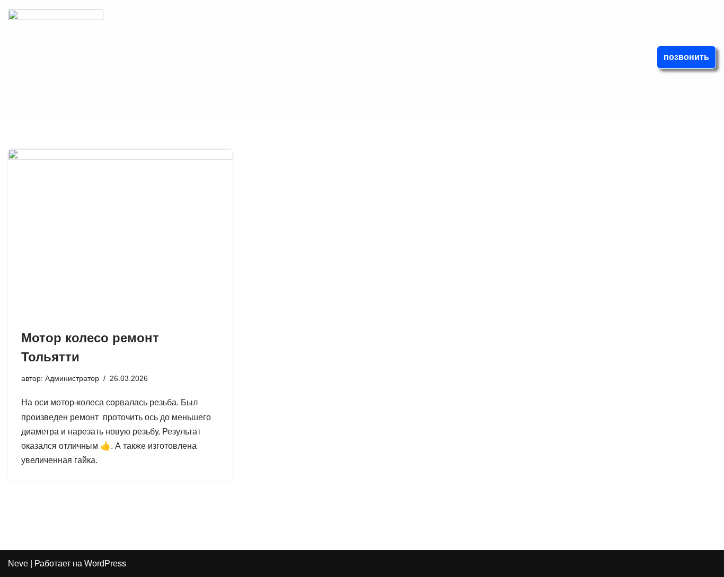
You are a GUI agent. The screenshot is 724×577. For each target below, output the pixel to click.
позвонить (686, 56)
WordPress (105, 563)
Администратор (72, 378)
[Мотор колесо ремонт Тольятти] (120, 233)
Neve (18, 563)
